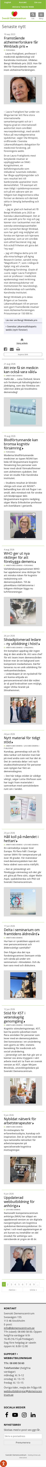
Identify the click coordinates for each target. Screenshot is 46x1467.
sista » (33, 1289)
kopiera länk (23, 354)
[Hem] (14, 15)
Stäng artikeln (22, 343)
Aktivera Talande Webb (23, 6)
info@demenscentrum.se (19, 1328)
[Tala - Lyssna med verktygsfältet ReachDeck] (3, 1463)
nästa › (12, 1289)
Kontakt (23, 2)
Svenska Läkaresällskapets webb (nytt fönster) (21, 328)
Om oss (37, 2)
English (7, 2)
